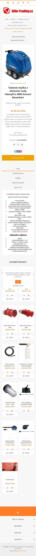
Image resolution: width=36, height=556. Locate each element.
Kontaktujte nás (18, 183)
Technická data (18, 173)
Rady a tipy (18, 187)
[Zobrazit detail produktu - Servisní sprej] (10, 467)
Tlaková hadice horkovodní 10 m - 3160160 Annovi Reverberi (10, 366)
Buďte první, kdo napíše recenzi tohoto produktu (18, 104)
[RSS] (18, 512)
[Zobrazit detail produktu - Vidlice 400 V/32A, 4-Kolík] (26, 313)
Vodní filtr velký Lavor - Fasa (9, 403)
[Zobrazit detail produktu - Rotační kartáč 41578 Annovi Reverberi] (10, 428)
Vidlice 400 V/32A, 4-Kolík (26, 326)
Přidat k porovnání (18, 144)
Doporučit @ (22, 144)
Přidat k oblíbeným (14, 144)
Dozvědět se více (18, 285)
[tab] (18, 168)
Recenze (18, 178)
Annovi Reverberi (21, 83)
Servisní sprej (10, 479)
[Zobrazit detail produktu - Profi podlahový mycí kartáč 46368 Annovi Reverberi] (26, 390)
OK (18, 282)
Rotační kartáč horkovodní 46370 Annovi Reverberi (26, 443)
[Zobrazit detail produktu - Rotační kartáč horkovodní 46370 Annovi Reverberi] (26, 428)
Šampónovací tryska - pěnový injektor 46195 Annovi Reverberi (26, 366)
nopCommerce (22, 551)
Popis (18, 169)
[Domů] (7, 19)
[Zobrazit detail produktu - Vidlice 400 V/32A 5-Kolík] (10, 313)
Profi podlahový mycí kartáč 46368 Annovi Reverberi (26, 404)
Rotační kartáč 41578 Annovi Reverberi (9, 443)
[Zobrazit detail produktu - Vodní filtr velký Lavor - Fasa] (10, 390)
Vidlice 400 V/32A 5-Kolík (10, 326)
